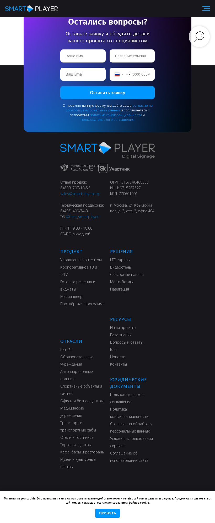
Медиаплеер (71, 296)
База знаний (121, 334)
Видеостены (121, 267)
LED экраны (120, 259)
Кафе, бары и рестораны (82, 452)
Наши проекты (123, 327)
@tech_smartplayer (82, 216)
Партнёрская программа (82, 303)
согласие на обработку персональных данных (109, 107)
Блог (114, 349)
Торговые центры (76, 444)
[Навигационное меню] (206, 8)
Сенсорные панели (127, 274)
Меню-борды (121, 281)
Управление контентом (81, 259)
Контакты (118, 364)
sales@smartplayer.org (79, 193)
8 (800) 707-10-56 (75, 187)
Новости (117, 356)
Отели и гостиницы (77, 437)
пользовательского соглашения (107, 119)
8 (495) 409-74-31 (75, 210)
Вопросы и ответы (126, 342)
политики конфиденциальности (116, 114)
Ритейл (66, 349)
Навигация (119, 289)
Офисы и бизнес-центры (82, 400)
